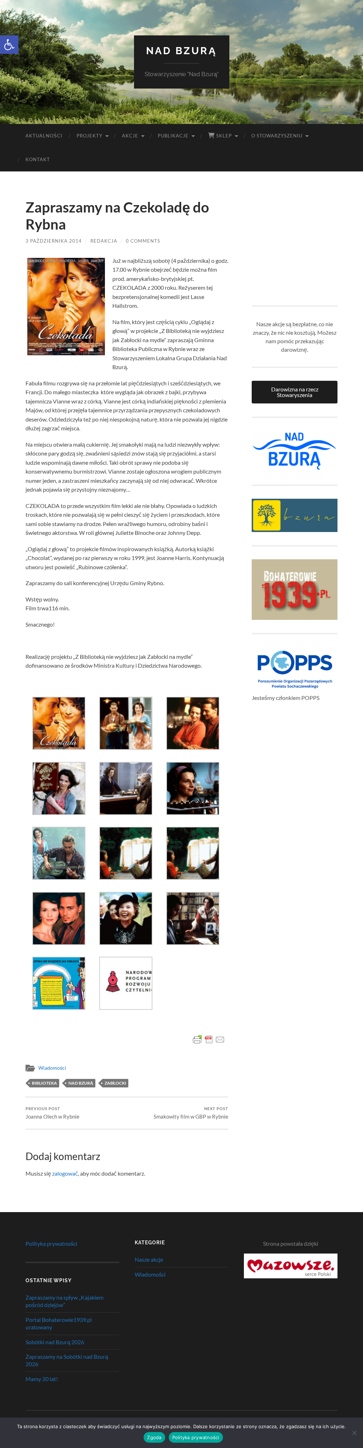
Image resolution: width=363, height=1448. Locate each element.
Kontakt (38, 159)
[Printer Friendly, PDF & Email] (208, 1039)
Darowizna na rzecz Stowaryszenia (294, 392)
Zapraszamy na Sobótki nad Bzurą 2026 (67, 1360)
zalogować (65, 1173)
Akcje (130, 135)
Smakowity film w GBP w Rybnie (190, 1113)
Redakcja (103, 241)
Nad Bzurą (181, 51)
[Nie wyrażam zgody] (354, 1432)
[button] (9, 44)
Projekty (89, 135)
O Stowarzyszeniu (276, 135)
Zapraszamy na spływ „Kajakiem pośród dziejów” (65, 1301)
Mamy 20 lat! (42, 1378)
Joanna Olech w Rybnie (52, 1113)
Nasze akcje (149, 1259)
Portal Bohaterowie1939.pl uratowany (59, 1323)
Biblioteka (44, 1083)
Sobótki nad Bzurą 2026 (55, 1342)
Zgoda (154, 1437)
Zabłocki (115, 1083)
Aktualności (44, 135)
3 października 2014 (54, 241)
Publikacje (173, 135)
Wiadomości (52, 1068)
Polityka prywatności (51, 1243)
